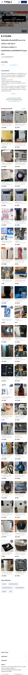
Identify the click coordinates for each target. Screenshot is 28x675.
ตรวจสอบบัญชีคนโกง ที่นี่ (14, 101)
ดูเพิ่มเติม (24, 108)
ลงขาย (24, 2)
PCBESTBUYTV (9, 57)
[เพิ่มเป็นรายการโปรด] (11, 112)
